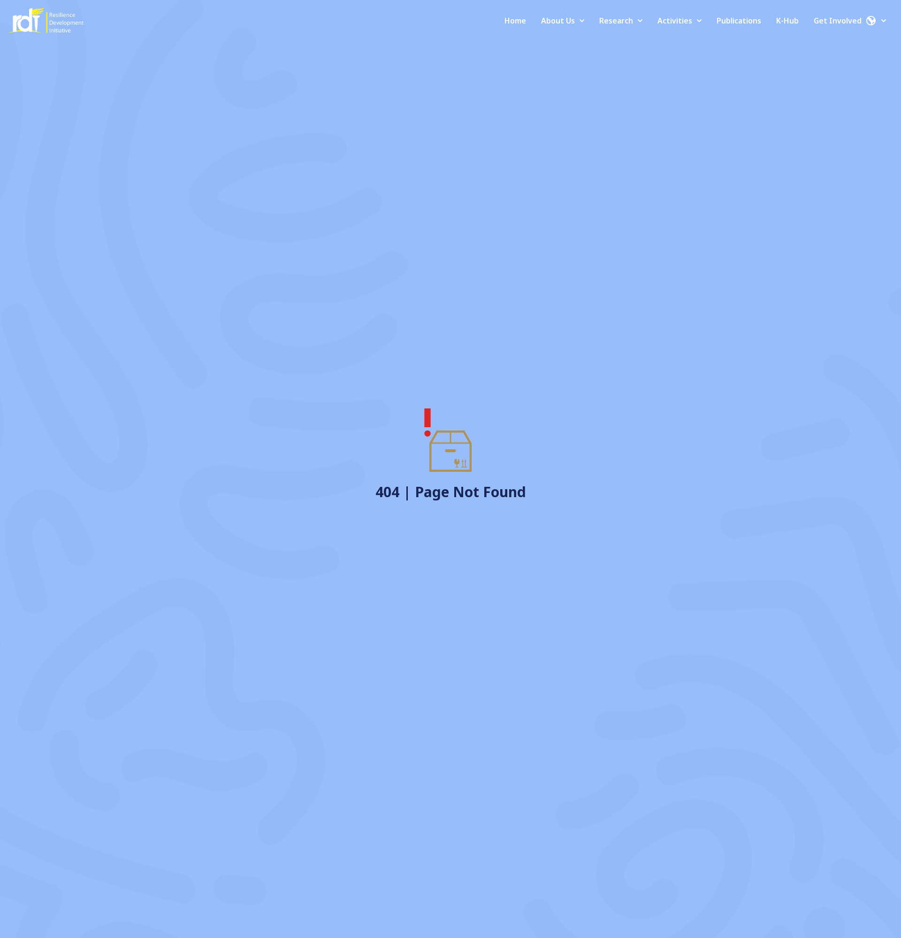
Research (616, 20)
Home (515, 20)
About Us (558, 20)
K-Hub (787, 20)
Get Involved (838, 20)
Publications (739, 20)
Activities (674, 20)
